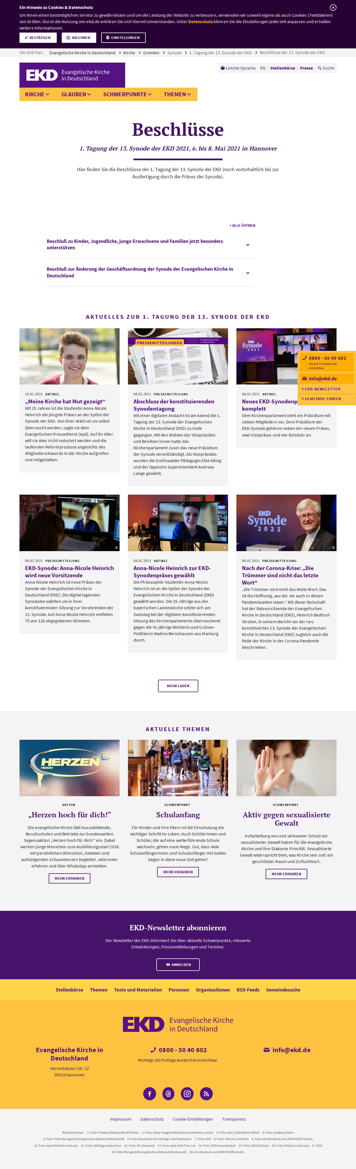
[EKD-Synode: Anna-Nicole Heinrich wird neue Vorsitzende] (69, 523)
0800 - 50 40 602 (327, 358)
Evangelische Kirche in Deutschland (83, 52)
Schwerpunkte (125, 94)
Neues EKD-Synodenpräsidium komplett (281, 405)
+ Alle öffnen (242, 225)
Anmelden (181, 964)
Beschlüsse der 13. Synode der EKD (293, 52)
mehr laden (178, 685)
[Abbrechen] (333, 7)
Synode (174, 52)
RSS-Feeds (248, 990)
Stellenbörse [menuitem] (282, 68)
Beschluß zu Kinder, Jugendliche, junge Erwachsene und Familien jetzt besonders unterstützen (135, 244)
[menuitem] (238, 68)
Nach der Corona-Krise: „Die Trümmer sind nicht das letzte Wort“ (280, 575)
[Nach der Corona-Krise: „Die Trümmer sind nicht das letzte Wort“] (286, 523)
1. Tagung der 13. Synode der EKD (221, 52)
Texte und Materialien (138, 990)
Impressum (120, 1119)
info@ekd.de (322, 378)
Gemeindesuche (283, 990)
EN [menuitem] (262, 68)
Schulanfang (178, 814)
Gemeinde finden (323, 398)
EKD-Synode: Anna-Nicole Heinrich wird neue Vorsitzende (69, 571)
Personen (179, 990)
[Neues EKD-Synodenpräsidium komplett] (286, 356)
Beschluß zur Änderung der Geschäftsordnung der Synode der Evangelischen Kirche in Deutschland (140, 272)
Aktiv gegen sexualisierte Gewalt (286, 819)
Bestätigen (40, 37)
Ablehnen (81, 37)
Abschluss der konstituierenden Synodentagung (174, 405)
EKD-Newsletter (323, 388)
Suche (328, 68)
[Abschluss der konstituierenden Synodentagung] (178, 356)
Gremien (151, 52)
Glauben (73, 94)
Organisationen (213, 990)
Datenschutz (200, 21)
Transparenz (234, 1119)
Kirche (129, 52)
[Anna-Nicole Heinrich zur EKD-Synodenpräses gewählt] (178, 523)
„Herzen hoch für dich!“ (69, 814)
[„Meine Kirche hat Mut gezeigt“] (69, 356)
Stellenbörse (69, 990)
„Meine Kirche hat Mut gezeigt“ (65, 401)
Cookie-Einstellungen (193, 1119)
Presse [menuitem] (306, 68)
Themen (175, 94)
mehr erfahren (69, 878)
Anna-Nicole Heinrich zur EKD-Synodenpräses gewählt (172, 571)
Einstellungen (125, 37)
